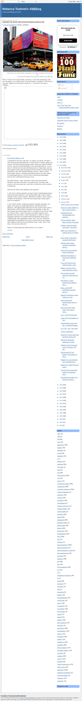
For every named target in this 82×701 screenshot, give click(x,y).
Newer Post (6, 237)
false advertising (62, 545)
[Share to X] (33, 144)
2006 (61, 416)
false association (62, 548)
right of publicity (62, 648)
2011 (61, 400)
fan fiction (60, 556)
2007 (61, 413)
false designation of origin (65, 550)
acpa (58, 442)
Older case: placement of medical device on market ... (69, 233)
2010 (61, 403)
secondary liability (62, 650)
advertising (9, 148)
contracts (60, 495)
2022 (61, 149)
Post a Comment (8, 234)
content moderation (63, 492)
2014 (61, 391)
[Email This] (29, 144)
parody (59, 614)
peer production (62, 623)
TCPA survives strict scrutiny (70, 204)
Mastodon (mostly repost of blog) (67, 120)
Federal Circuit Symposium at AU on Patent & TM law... (69, 347)
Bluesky (59, 129)
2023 (61, 146)
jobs (58, 589)
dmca (59, 536)
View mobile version (27, 240)
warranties (60, 681)
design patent (61, 525)
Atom (59, 97)
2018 (61, 162)
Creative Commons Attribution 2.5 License (30, 697)
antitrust (59, 447)
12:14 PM (9, 230)
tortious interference (63, 664)
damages (60, 514)
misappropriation (62, 598)
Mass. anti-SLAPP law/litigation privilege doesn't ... (68, 290)
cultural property (62, 509)
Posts (62, 85)
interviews (60, 586)
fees (58, 564)
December (64, 168)
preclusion (60, 625)
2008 (61, 410)
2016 (61, 385)
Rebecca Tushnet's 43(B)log (21, 9)
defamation (60, 520)
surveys (59, 659)
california (60, 464)
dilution (59, 528)
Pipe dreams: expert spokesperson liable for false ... (69, 283)
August (63, 180)
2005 (61, 419)
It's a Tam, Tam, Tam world (69, 328)
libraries (59, 595)
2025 (61, 140)
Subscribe (68, 40)
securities (60, 653)
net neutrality (61, 611)
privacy (15, 148)
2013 (61, 394)
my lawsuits (61, 606)
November (64, 171)
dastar (59, 517)
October (64, 174)
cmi (58, 478)
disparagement (61, 534)
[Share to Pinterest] (37, 144)
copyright (60, 500)
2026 (61, 137)
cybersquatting (61, 511)
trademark (60, 670)
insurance (60, 584)
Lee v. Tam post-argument (69, 315)
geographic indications (64, 575)
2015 (61, 388)
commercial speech (63, 484)
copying (59, 498)
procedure (60, 636)
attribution (60, 456)
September (64, 177)
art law (59, 453)
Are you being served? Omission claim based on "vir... (69, 275)
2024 (61, 143)
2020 (61, 156)
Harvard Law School (63, 118)
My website (60, 123)
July (62, 183)
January (64, 202)
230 (58, 439)
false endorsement (63, 553)
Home (28, 237)
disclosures (60, 531)
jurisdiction (60, 592)
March (63, 196)
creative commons (63, 506)
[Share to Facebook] (35, 144)
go (58, 578)
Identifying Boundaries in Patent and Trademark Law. (68, 258)
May (62, 189)
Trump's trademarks (67, 331)
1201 (58, 434)
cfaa (58, 470)
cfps (58, 472)
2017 (61, 165)
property (59, 639)
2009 (61, 406)
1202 (58, 436)
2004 (61, 422)
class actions (61, 475)
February (64, 199)
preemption (60, 628)
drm (58, 539)
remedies (60, 645)
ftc (58, 570)
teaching (59, 661)
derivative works (62, 523)
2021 (61, 153)
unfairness (60, 678)
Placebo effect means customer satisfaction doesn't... (68, 245)
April (62, 193)
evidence (60, 542)
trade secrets (61, 667)
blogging (59, 461)
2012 (61, 397)
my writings (60, 609)
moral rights (60, 600)
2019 (61, 159)
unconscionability (62, 675)
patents (59, 620)
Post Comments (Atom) (18, 245)
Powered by (63, 47)
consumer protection (63, 489)
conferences (61, 486)
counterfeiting (61, 503)
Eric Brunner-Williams (14, 158)
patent (59, 617)
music (59, 603)
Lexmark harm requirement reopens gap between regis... (69, 372)
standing (59, 656)
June (63, 186)
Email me (60, 126)
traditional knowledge (63, 673)
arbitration (60, 450)
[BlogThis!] (31, 144)
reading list (60, 642)
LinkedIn (59, 100)
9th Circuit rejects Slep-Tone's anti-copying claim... (68, 310)
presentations (61, 631)
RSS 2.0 (59, 102)
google (59, 581)
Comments (63, 88)
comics (59, 481)
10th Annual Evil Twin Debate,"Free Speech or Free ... (69, 354)
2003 (61, 425)
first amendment (62, 567)
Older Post (49, 237)
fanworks (60, 559)
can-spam (60, 467)
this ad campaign (9, 25)
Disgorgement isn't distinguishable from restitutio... (68, 215)
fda (58, 561)
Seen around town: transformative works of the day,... (69, 302)
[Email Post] (26, 145)
